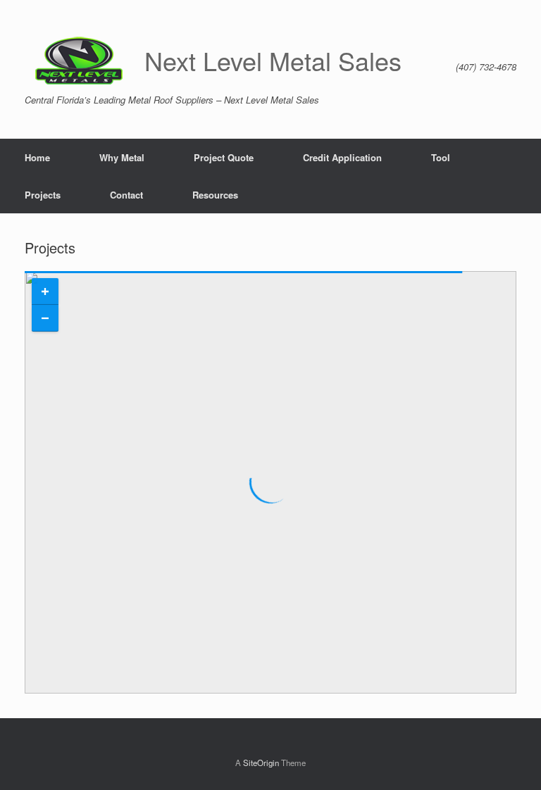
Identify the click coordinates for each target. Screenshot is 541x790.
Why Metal (121, 157)
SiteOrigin (261, 762)
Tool (440, 157)
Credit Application (342, 157)
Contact (126, 194)
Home (37, 157)
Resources (215, 194)
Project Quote (224, 157)
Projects (43, 194)
